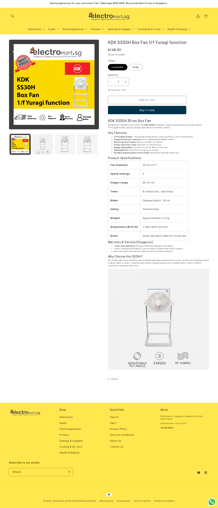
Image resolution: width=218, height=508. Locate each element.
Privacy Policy (118, 429)
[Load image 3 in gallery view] (65, 144)
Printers (64, 434)
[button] (13, 16)
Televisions (66, 417)
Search (114, 417)
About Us (115, 440)
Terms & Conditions (122, 434)
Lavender (118, 67)
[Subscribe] (69, 472)
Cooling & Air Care (70, 446)
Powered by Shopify (86, 501)
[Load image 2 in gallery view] (42, 144)
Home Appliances (70, 429)
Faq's (113, 423)
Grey (136, 67)
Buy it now (147, 110)
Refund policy (106, 501)
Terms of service (142, 501)
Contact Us (116, 446)
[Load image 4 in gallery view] (87, 144)
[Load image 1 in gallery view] (20, 144)
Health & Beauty (69, 452)
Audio (63, 423)
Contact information (164, 501)
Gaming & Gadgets (71, 440)
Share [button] (114, 378)
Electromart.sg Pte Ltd (63, 501)
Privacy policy (124, 501)
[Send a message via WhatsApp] (212, 502)
